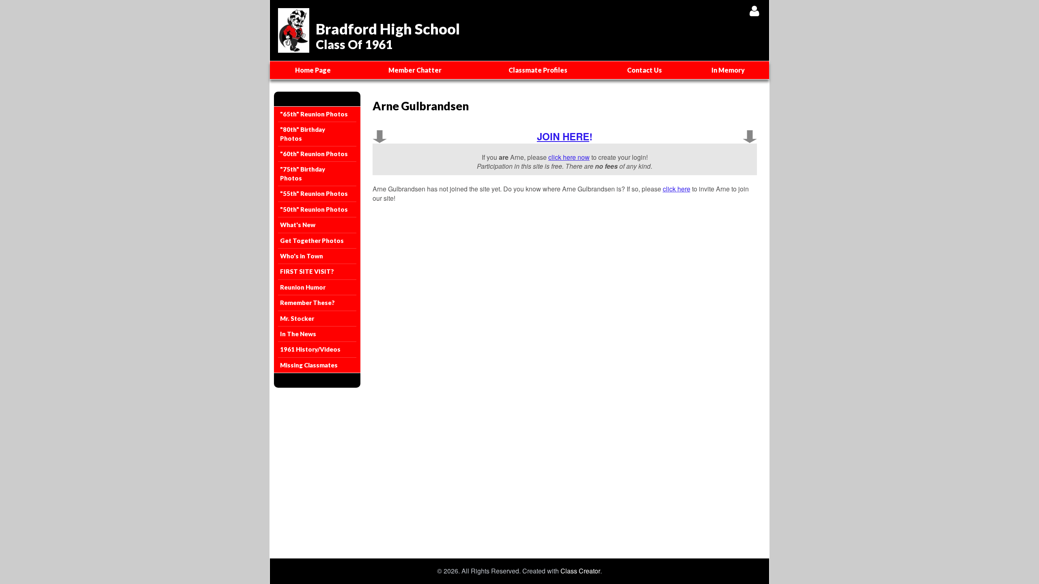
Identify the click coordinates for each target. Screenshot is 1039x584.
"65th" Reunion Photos (314, 114)
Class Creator (580, 571)
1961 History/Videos (310, 349)
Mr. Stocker (297, 318)
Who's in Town (301, 256)
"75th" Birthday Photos (302, 173)
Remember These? (307, 302)
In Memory (728, 70)
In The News (298, 333)
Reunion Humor (302, 287)
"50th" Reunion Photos (314, 209)
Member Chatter (415, 70)
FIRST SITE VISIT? (307, 271)
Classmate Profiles (538, 70)
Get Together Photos (312, 240)
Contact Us (644, 70)
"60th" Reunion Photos (314, 153)
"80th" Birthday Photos (302, 134)
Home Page (313, 70)
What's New (297, 224)
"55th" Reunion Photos (314, 193)
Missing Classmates (309, 365)
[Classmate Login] (754, 10)
